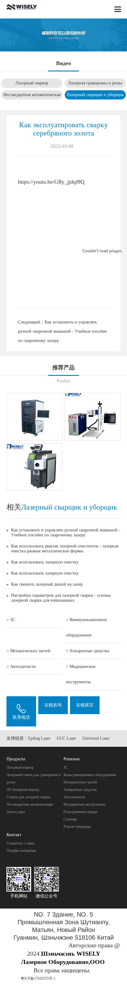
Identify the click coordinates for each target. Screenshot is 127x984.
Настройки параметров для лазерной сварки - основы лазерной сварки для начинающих (61, 598)
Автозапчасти (74, 797)
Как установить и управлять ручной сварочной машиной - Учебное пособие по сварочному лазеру (62, 331)
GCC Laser (66, 738)
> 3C (10, 619)
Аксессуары (15, 812)
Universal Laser (96, 738)
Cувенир (70, 819)
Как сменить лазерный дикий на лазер (47, 584)
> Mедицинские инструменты (81, 674)
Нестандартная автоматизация (29, 804)
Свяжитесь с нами (20, 843)
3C (65, 767)
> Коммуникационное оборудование (86, 627)
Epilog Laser (39, 738)
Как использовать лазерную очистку (45, 562)
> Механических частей (28, 651)
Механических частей (80, 782)
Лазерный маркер (31, 83)
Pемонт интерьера (77, 826)
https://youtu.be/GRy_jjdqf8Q (51, 182)
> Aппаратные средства (87, 651)
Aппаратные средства (79, 789)
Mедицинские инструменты (84, 804)
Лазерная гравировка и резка (95, 83)
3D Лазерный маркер (22, 789)
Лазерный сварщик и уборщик (95, 94)
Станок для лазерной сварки (28, 797)
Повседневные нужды (80, 812)
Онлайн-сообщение (21, 850)
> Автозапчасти (21, 666)
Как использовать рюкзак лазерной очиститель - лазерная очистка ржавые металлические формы (64, 548)
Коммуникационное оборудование (89, 775)
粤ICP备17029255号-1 (38, 978)
